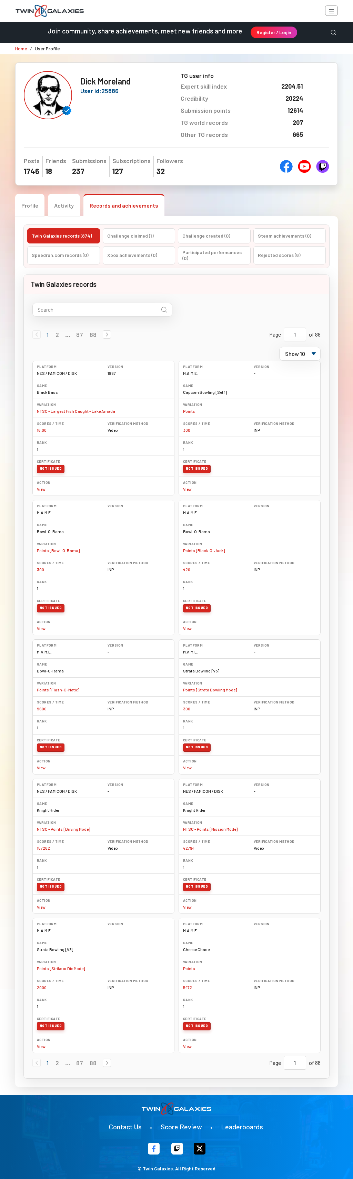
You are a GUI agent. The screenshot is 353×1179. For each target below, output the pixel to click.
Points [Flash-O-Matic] (58, 689)
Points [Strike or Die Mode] (61, 968)
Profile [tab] (29, 205)
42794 (189, 848)
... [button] (67, 334)
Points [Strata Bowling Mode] (210, 689)
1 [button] (48, 334)
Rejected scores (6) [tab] (279, 255)
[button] (107, 334)
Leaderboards (242, 1126)
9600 (42, 708)
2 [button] (57, 334)
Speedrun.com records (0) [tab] (60, 255)
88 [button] (93, 334)
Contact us (125, 1126)
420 (186, 569)
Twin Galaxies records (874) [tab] (62, 236)
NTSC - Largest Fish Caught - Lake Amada (76, 411)
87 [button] (79, 334)
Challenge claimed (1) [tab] (130, 236)
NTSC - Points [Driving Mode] (63, 829)
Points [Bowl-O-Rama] (58, 550)
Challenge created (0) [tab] (206, 236)
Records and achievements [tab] (124, 205)
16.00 (42, 430)
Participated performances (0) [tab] (212, 255)
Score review (181, 1126)
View (41, 489)
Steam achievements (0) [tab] (284, 236)
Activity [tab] (64, 205)
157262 (43, 848)
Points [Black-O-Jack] (204, 550)
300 (186, 430)
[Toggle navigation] (331, 11)
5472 (187, 987)
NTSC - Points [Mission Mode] (210, 829)
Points (189, 411)
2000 (42, 987)
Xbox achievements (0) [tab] (132, 255)
